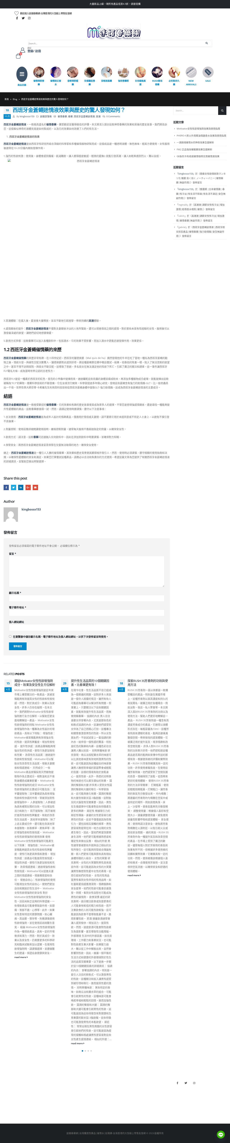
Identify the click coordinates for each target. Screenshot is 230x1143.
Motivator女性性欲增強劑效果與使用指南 (198, 128)
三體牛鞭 (121, 1099)
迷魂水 (63, 1099)
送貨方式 (8, 1099)
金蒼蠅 (63, 1087)
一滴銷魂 (65, 1105)
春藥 (70, 116)
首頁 (6, 99)
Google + (28, 487)
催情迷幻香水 (55, 82)
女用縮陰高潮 (140, 82)
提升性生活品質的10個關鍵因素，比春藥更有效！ (90, 683)
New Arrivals (191, 82)
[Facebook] (17, 18)
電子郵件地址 (17, 607)
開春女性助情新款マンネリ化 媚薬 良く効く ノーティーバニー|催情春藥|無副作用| (201, 178)
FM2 (62, 1093)
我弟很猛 (121, 1111)
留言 (12, 553)
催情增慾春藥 (38, 82)
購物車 (7, 1105)
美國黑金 (121, 1081)
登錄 (6, 1111)
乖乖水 (63, 1081)
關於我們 (8, 1081)
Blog (15, 99)
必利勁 (120, 1087)
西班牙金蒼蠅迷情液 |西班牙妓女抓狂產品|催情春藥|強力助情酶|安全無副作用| (200, 232)
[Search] (207, 43)
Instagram (194, 1083)
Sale (208, 80)
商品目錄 (22, 85)
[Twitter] (23, 18)
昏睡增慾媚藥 (72, 82)
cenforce (121, 1105)
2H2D (120, 1093)
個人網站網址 (16, 622)
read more (20, 957)
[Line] (221, 1135)
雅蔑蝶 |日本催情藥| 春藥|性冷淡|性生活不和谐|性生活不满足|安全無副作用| (201, 193)
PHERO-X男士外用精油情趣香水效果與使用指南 (201, 135)
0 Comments (113, 116)
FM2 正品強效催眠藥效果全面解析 (194, 149)
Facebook (6, 487)
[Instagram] (29, 18)
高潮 (98, 116)
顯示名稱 (15, 592)
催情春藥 (62, 116)
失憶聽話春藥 (89, 82)
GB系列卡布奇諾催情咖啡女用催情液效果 (198, 156)
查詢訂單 (8, 1093)
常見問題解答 (11, 1087)
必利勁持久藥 (174, 82)
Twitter (13, 487)
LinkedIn (20, 487)
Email (35, 487)
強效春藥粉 (123, 80)
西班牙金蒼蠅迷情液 (84, 116)
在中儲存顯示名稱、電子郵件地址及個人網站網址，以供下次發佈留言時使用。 (61, 636)
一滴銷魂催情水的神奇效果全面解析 (195, 142)
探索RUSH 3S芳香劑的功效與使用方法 (148, 683)
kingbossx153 (27, 116)
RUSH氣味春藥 (157, 82)
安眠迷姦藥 (106, 80)
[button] (82, 1051)
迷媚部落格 (46, 116)
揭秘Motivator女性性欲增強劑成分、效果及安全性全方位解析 (34, 683)
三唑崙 (63, 1111)
